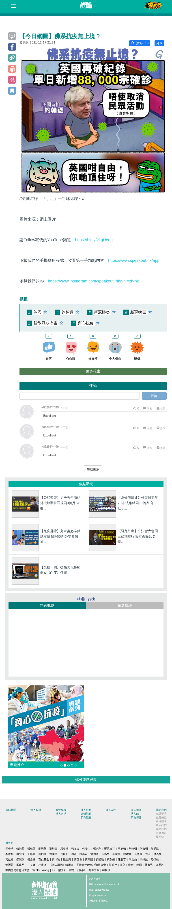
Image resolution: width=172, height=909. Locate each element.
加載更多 (93, 469)
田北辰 (20, 854)
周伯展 (42, 854)
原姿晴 (64, 848)
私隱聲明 (161, 813)
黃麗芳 (9, 864)
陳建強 (127, 854)
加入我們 (161, 825)
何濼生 (86, 848)
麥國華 (42, 848)
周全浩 (9, 848)
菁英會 (78, 859)
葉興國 (89, 859)
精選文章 (93, 870)
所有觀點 (86, 817)
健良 (122, 864)
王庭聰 (122, 848)
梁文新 (62, 870)
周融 (74, 854)
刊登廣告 (161, 833)
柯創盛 (111, 859)
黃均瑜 (56, 859)
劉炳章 (53, 848)
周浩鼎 (133, 859)
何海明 (144, 848)
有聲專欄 (61, 809)
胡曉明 (133, 848)
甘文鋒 (31, 864)
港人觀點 (86, 809)
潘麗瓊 (94, 854)
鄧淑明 (20, 859)
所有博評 (136, 817)
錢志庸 (67, 859)
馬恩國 (138, 854)
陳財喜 (122, 859)
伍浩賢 (20, 848)
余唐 (130, 864)
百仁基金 (43, 859)
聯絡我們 (161, 829)
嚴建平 (20, 864)
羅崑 (72, 870)
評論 (154, 396)
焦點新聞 (10, 809)
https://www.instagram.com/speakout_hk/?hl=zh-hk (93, 281)
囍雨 (139, 864)
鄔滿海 (155, 848)
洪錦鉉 (144, 859)
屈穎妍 (64, 854)
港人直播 (61, 813)
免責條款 (161, 817)
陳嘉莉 (84, 854)
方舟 (148, 854)
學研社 (113, 864)
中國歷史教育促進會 (17, 870)
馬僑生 (105, 854)
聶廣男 (149, 864)
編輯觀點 (86, 813)
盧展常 (160, 864)
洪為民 (158, 854)
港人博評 (136, 809)
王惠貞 (31, 854)
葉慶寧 (116, 854)
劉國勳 (100, 859)
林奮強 (106, 870)
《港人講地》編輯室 (61, 864)
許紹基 (81, 870)
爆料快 (160, 836)
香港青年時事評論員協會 (91, 864)
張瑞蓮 (31, 848)
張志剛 (97, 848)
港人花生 (111, 809)
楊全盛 (31, 859)
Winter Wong (40, 870)
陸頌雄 (155, 859)
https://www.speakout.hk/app (133, 260)
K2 (53, 870)
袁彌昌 (53, 854)
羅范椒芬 (109, 848)
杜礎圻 (42, 864)
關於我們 (161, 809)
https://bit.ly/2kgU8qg (94, 240)
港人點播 (35, 809)
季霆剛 (9, 854)
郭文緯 (75, 848)
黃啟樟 (9, 859)
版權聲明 (161, 821)
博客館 (135, 813)
